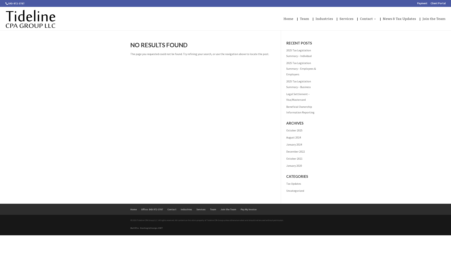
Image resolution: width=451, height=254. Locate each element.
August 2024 (293, 137)
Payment (422, 3)
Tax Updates (293, 183)
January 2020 (294, 165)
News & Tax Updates (399, 19)
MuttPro (134, 228)
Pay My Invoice (249, 209)
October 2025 (294, 130)
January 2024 (294, 144)
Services (346, 19)
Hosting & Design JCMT (151, 228)
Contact (366, 19)
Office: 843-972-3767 (152, 209)
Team (304, 19)
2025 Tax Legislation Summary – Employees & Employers (301, 68)
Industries (324, 19)
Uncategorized (295, 190)
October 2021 (294, 158)
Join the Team (433, 19)
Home (288, 19)
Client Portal (438, 3)
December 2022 (295, 151)
